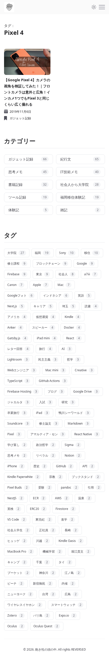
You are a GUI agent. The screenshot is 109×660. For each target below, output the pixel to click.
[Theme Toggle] (94, 7)
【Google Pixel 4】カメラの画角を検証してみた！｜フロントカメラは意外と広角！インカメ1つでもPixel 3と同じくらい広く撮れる (27, 92)
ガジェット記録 (20, 118)
